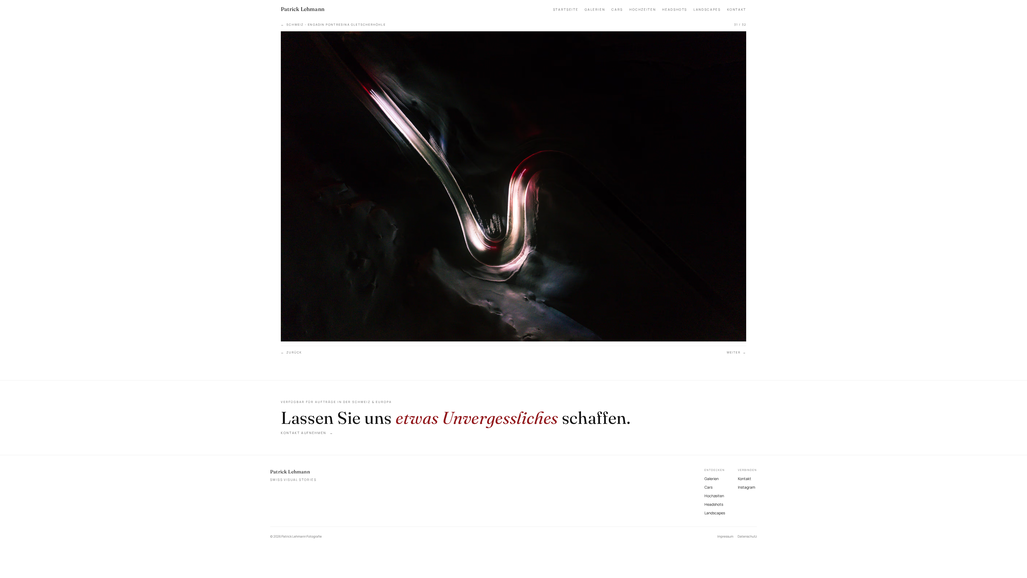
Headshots (674, 9)
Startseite (565, 9)
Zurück (291, 352)
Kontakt (736, 9)
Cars (617, 9)
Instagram (746, 487)
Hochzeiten (642, 9)
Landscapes (707, 9)
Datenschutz (747, 536)
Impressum (725, 536)
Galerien (595, 9)
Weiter (736, 352)
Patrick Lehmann (290, 472)
